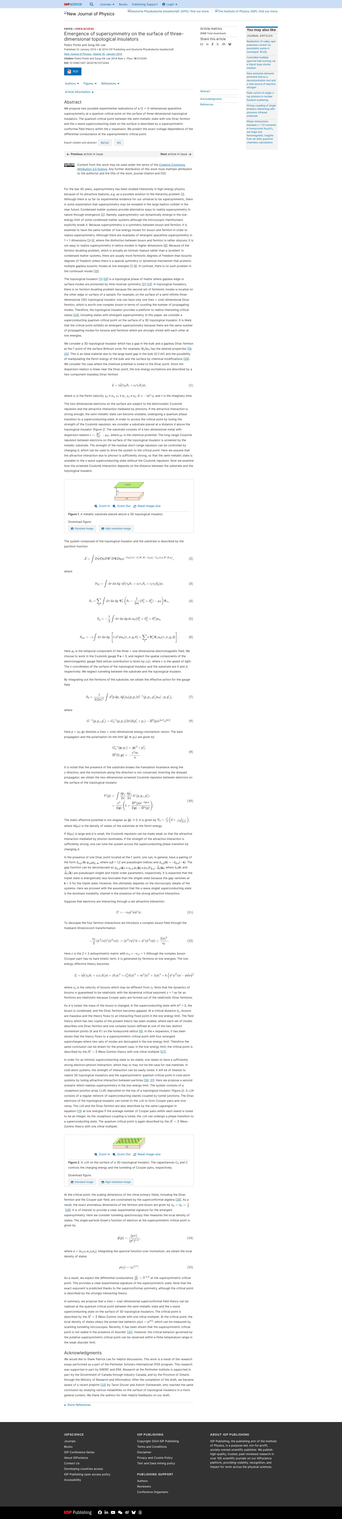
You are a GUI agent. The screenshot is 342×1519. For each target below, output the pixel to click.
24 (76, 315)
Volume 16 (99, 53)
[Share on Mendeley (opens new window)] (224, 44)
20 (105, 279)
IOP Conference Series (79, 1452)
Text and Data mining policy (156, 1463)
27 (163, 1051)
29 (68, 1210)
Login (170, 4)
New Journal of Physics (77, 53)
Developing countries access (83, 1469)
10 (96, 271)
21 (144, 284)
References (108, 83)
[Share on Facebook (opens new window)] (212, 44)
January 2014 (114, 53)
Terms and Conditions (152, 1446)
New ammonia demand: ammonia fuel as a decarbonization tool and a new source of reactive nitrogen (261, 80)
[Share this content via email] (201, 44)
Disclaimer (144, 1452)
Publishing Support (145, 4)
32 (129, 1332)
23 (149, 284)
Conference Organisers (152, 1492)
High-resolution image (118, 528)
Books (123, 4)
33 (103, 1385)
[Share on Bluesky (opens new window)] (229, 44)
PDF (77, 72)
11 (101, 279)
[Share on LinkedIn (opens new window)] (207, 44)
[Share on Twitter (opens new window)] (217, 44)
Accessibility (72, 1480)
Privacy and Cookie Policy (155, 1457)
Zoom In (104, 506)
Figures (88, 83)
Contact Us (71, 1463)
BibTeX (105, 142)
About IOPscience (76, 1457)
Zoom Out (124, 506)
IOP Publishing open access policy (87, 1474)
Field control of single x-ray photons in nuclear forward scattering (261, 96)
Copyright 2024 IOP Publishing (158, 1441)
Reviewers (144, 1486)
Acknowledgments (211, 98)
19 (189, 348)
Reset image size (149, 506)
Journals (105, 4)
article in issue (87, 154)
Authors (70, 83)
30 (147, 1080)
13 (79, 1111)
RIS (119, 142)
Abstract (205, 91)
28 (178, 1199)
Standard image (84, 528)
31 (151, 1080)
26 (186, 359)
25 (66, 354)
